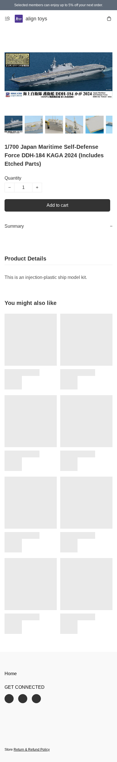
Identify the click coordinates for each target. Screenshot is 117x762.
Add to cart (57, 205)
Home (11, 673)
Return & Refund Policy (32, 750)
